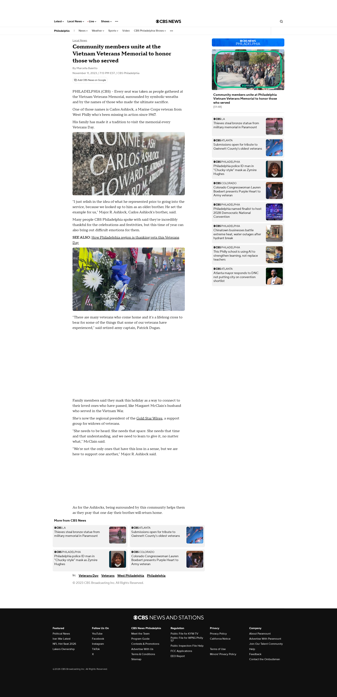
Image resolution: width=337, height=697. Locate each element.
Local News (75, 21)
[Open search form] (281, 21)
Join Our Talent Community (266, 643)
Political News (61, 633)
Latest (58, 21)
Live (92, 21)
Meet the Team (140, 633)
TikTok (96, 649)
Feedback (255, 654)
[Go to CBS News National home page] (168, 21)
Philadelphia (62, 31)
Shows (105, 21)
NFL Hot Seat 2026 (64, 643)
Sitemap (136, 659)
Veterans (107, 576)
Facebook (98, 638)
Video (126, 30)
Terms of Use (218, 649)
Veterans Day (88, 576)
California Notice (220, 638)
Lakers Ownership (64, 649)
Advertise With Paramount (265, 638)
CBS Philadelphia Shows (149, 30)
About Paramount (260, 633)
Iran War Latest (62, 638)
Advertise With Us (142, 649)
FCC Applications (181, 651)
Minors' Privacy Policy (223, 654)
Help (252, 649)
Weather (97, 30)
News (82, 30)
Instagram (98, 643)
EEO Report (178, 656)
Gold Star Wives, (149, 418)
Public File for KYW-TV (184, 633)
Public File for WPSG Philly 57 (187, 639)
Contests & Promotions (145, 643)
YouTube (97, 633)
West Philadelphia (130, 576)
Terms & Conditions (143, 654)
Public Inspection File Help (187, 645)
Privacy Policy (218, 633)
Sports (112, 30)
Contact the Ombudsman (264, 659)
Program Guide (140, 638)
